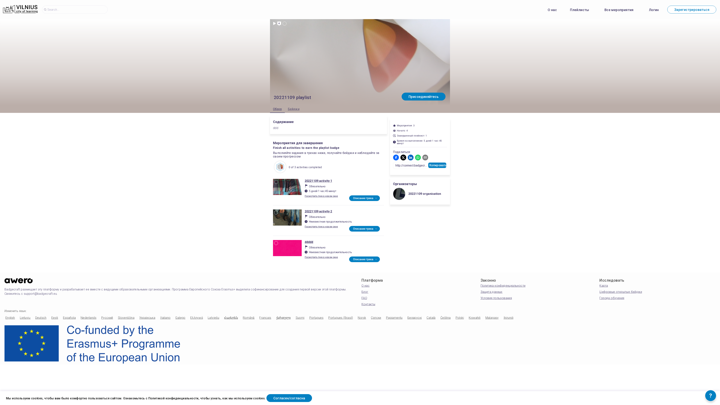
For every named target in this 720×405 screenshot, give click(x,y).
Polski (460, 318)
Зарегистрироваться (691, 10)
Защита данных (491, 292)
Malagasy (492, 318)
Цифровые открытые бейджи (620, 292)
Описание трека (363, 198)
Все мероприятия (619, 10)
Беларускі (414, 318)
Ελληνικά (196, 318)
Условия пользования (496, 298)
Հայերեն (231, 318)
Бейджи (293, 109)
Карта (603, 285)
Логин (654, 10)
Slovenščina (126, 318)
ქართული (283, 318)
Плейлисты (579, 10)
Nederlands (88, 318)
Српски (376, 318)
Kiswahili (475, 318)
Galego (180, 318)
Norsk (362, 318)
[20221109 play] (280, 167)
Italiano (165, 318)
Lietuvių (25, 318)
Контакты (368, 304)
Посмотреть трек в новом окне (321, 196)
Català (431, 318)
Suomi (300, 318)
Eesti (54, 318)
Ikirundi (508, 318)
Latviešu (213, 318)
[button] (396, 157)
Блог (365, 292)
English (10, 318)
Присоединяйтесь (424, 97)
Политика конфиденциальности (503, 285)
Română (248, 318)
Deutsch (40, 318)
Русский (107, 318)
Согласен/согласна (289, 398)
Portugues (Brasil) (340, 318)
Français (265, 318)
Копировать (437, 165)
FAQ (364, 298)
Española (69, 318)
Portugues (316, 318)
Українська (147, 318)
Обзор (277, 109)
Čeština (445, 318)
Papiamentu (394, 318)
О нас (552, 10)
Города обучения (611, 298)
